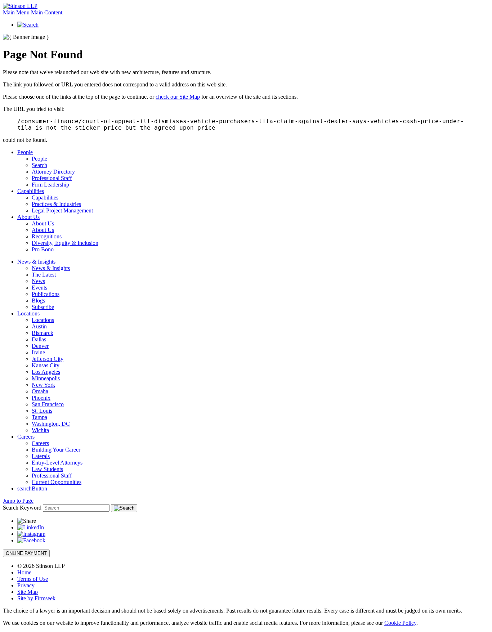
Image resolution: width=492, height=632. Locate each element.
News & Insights (36, 262)
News (38, 281)
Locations (28, 313)
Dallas (39, 339)
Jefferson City (47, 359)
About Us (28, 217)
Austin (39, 326)
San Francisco (48, 404)
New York (43, 385)
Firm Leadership (50, 184)
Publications (45, 294)
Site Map (27, 592)
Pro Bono (43, 249)
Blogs (38, 300)
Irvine (38, 352)
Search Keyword (22, 508)
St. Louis (42, 411)
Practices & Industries (56, 204)
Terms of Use (32, 579)
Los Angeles (46, 372)
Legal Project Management (62, 210)
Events (39, 287)
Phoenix (41, 398)
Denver (40, 346)
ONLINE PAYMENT (26, 553)
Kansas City (45, 365)
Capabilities (30, 191)
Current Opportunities (56, 482)
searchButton (32, 488)
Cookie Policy (400, 623)
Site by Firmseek (36, 598)
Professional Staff (52, 178)
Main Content (46, 12)
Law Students (47, 469)
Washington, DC (51, 424)
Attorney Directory (53, 172)
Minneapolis (46, 378)
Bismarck (42, 333)
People (25, 152)
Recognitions (47, 236)
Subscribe (43, 307)
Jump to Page (18, 501)
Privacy (26, 585)
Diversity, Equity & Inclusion (65, 243)
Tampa (39, 417)
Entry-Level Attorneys (57, 463)
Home (24, 572)
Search (39, 165)
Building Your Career (56, 450)
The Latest (44, 275)
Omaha (40, 391)
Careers (26, 437)
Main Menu (16, 12)
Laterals (41, 456)
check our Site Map (178, 97)
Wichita (40, 430)
